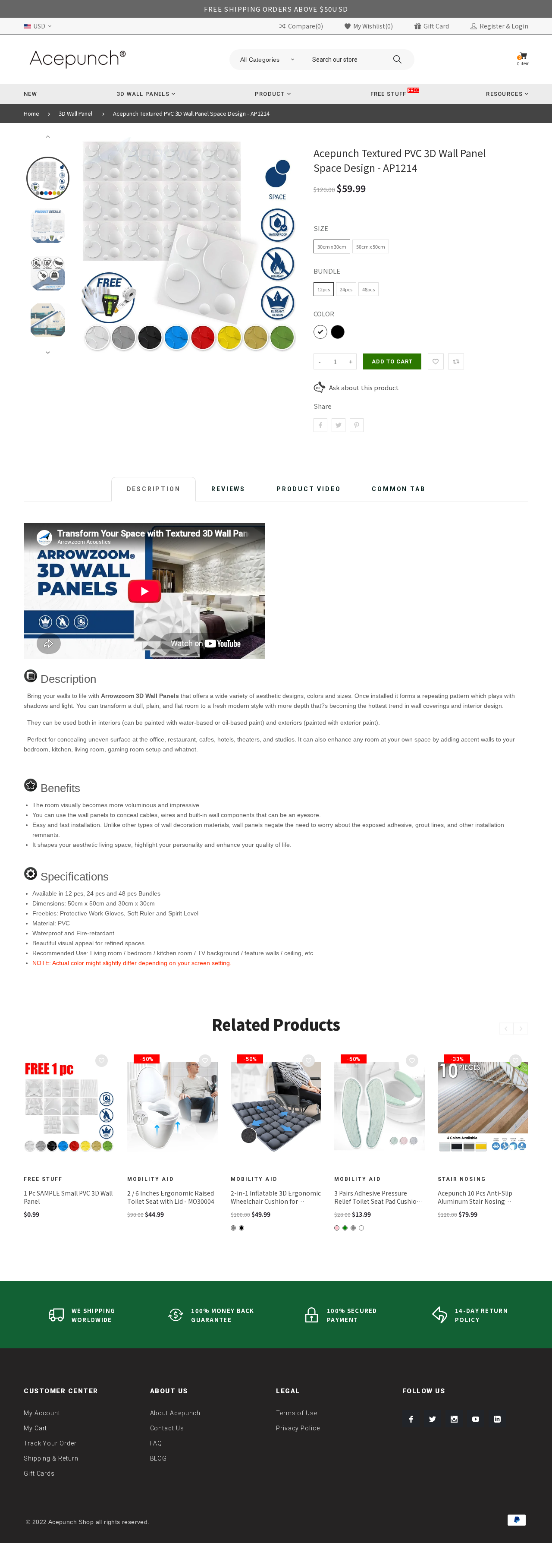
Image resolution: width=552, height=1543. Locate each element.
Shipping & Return (51, 1458)
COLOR (324, 313)
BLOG (158, 1458)
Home (31, 113)
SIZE (321, 228)
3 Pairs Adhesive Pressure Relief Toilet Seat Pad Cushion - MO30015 (379, 1197)
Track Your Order (50, 1443)
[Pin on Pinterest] (357, 425)
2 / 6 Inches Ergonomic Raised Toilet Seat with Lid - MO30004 (170, 1197)
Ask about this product (364, 387)
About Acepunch (175, 1413)
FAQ (156, 1443)
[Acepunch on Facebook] (411, 1418)
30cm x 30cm (331, 246)
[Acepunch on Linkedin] (497, 1418)
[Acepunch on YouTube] (475, 1418)
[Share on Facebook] (320, 425)
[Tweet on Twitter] (338, 425)
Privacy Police (298, 1428)
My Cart (35, 1428)
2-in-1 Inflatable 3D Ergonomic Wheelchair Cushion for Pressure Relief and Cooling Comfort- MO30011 (276, 1197)
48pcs (368, 289)
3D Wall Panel (75, 113)
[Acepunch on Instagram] (454, 1418)
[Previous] (91, 245)
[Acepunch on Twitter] (432, 1418)
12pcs (323, 289)
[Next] (286, 245)
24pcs (346, 289)
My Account (42, 1413)
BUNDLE (327, 270)
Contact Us (167, 1428)
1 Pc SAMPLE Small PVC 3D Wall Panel (68, 1197)
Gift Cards (39, 1473)
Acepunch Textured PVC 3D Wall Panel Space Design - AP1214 (191, 113)
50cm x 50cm (370, 246)
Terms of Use (296, 1413)
